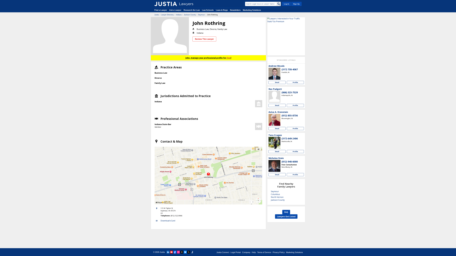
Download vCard (168, 220)
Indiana (179, 15)
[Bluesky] (185, 252)
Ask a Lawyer (175, 10)
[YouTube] (171, 252)
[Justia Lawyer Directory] (165, 4)
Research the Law (192, 10)
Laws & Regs (222, 10)
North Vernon (277, 197)
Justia (156, 15)
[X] (188, 252)
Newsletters (235, 10)
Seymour (201, 15)
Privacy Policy (279, 252)
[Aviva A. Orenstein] (274, 120)
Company (246, 252)
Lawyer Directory (167, 15)
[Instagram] (178, 252)
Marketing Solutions (252, 10)
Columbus (275, 194)
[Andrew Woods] (274, 74)
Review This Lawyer (204, 39)
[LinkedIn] (168, 252)
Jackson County (190, 15)
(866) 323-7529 (290, 92)
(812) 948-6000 (290, 161)
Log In (286, 4)
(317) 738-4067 (290, 69)
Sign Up (296, 4)
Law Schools (208, 10)
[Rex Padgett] (274, 97)
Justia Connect (222, 252)
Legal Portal (235, 252)
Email (277, 82)
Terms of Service (264, 252)
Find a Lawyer (160, 10)
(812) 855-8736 (290, 115)
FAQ (286, 212)
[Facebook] (174, 252)
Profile (295, 82)
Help (254, 252)
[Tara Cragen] (274, 143)
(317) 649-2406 (290, 138)
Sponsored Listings (286, 60)
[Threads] (181, 252)
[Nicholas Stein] (274, 166)
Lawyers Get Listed (286, 216)
